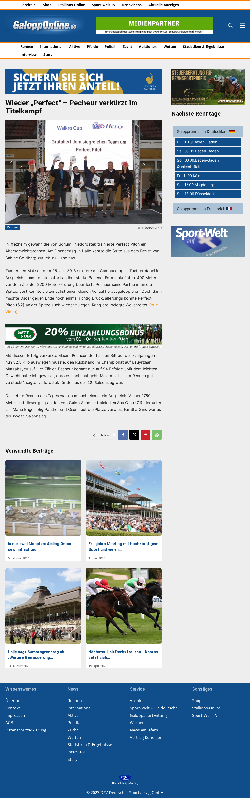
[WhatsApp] (157, 435)
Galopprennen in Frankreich (201, 208)
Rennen (12, 227)
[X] (134, 435)
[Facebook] (123, 435)
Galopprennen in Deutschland (203, 131)
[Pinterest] (145, 435)
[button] (230, 26)
